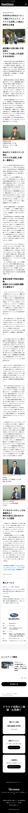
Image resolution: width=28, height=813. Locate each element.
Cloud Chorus (8, 693)
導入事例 (15, 693)
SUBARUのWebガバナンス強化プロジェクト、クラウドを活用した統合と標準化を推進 (13, 567)
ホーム (2, 693)
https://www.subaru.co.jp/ (14, 638)
